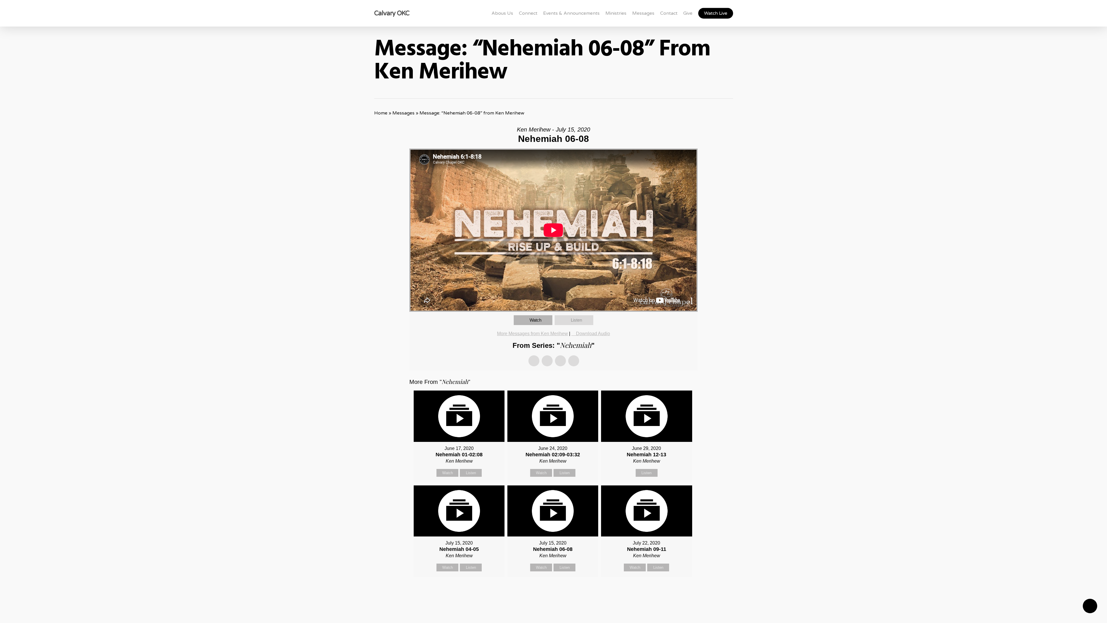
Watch (535, 320)
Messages (403, 113)
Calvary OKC (391, 13)
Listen (576, 320)
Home (380, 113)
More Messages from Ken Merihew (532, 333)
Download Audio (593, 333)
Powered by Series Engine (676, 591)
